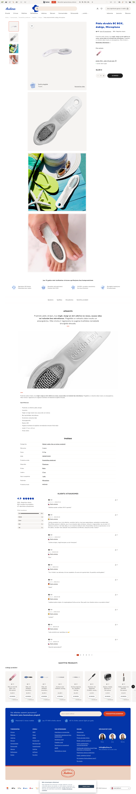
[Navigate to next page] (92, 655)
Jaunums (119, 13)
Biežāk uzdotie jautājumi (84, 740)
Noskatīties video (80, 86)
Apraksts (50, 300)
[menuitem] (7, 13)
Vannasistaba (14, 743)
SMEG (34, 738)
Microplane (45, 480)
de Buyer (35, 752)
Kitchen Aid (36, 740)
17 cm (44, 472)
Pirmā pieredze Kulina (83, 738)
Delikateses (13, 752)
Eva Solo (35, 755)
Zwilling (35, 749)
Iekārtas (12, 738)
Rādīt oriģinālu (54, 504)
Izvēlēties (44, 790)
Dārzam (12, 740)
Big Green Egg (36, 743)
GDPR (56, 748)
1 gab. (44, 476)
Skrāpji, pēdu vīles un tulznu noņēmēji (53, 444)
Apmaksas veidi (59, 739)
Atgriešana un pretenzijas (62, 732)
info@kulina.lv (105, 747)
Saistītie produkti (82, 300)
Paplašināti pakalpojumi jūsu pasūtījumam (63, 736)
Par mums (79, 761)
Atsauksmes (69, 300)
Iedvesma (110, 13)
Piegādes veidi (59, 742)
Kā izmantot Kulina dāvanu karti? (86, 758)
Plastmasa (45, 464)
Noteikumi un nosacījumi (62, 745)
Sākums (12, 749)
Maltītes (12, 735)
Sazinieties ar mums (60, 751)
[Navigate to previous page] (75, 655)
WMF (34, 732)
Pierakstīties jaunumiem (114, 713)
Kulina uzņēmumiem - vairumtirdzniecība (83, 744)
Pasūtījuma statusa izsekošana (85, 752)
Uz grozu (115, 75)
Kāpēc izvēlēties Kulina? (84, 755)
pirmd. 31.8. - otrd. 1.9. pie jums (105, 61)
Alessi (34, 735)
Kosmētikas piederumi (49, 460)
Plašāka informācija (67, 788)
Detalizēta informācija (102, 42)
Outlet (12, 755)
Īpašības (59, 300)
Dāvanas (128, 13)
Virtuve (12, 732)
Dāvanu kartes (81, 735)
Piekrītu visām (86, 786)
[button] (12, 696)
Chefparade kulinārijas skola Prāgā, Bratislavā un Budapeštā (87, 749)
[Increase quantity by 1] (104, 76)
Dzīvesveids (13, 746)
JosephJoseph (36, 746)
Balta (44, 468)
